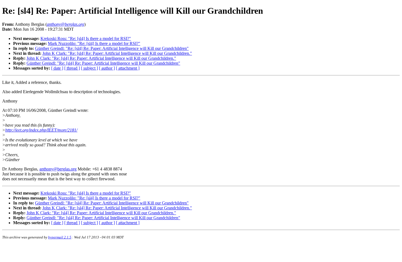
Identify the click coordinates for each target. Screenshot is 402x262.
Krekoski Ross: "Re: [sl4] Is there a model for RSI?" (85, 38)
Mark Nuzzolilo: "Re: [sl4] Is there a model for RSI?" (94, 43)
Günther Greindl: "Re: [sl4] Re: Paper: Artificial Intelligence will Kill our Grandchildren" (112, 48)
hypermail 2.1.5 (59, 237)
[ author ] (107, 68)
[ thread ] (72, 68)
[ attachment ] (127, 68)
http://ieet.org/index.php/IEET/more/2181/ (41, 130)
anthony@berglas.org (58, 169)
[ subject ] (89, 68)
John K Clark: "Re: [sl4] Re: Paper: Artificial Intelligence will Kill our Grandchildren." (117, 53)
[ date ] (57, 68)
